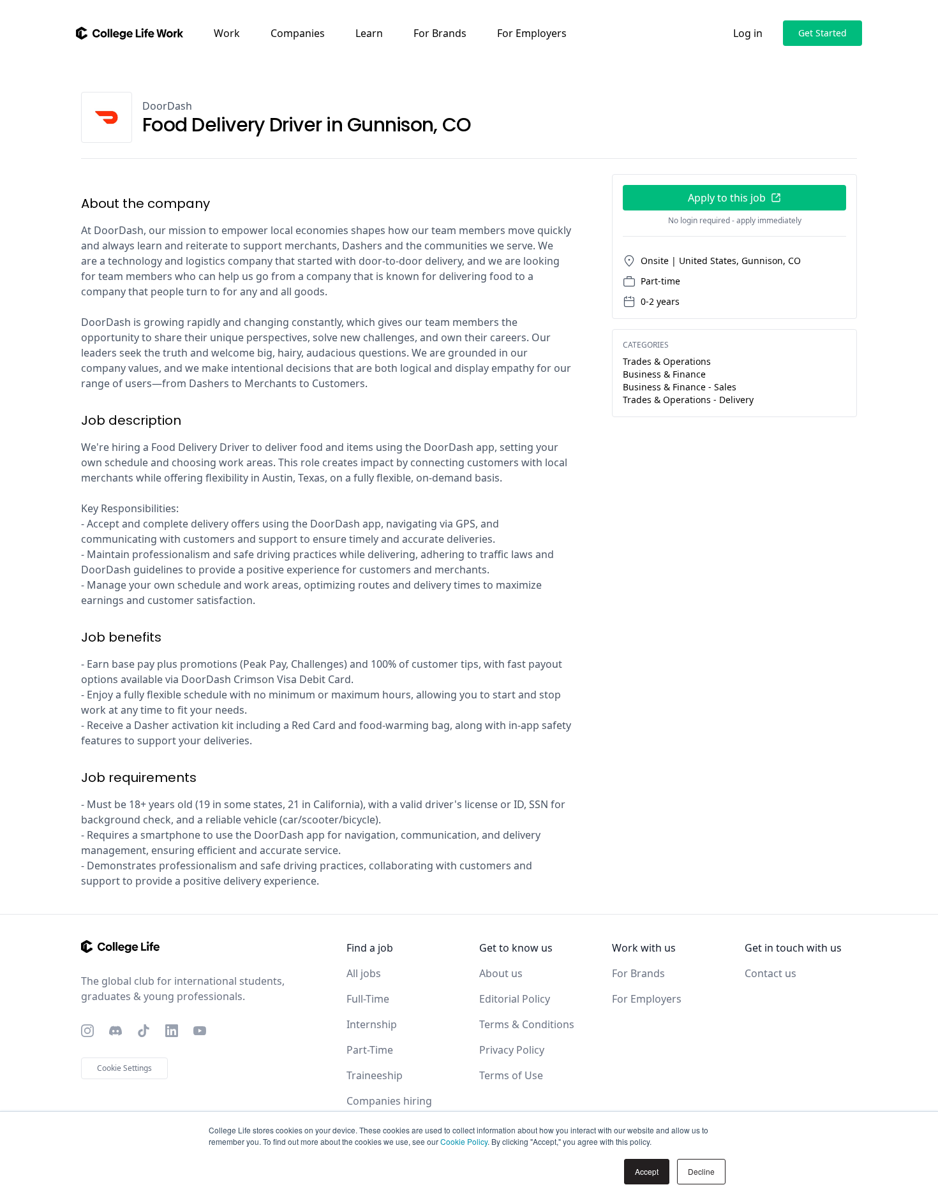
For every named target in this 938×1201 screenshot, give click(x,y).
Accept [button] (647, 1171)
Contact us (770, 973)
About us (501, 973)
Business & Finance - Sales (679, 387)
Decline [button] (701, 1171)
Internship (371, 1024)
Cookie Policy (464, 1141)
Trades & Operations (667, 361)
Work (227, 33)
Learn (369, 33)
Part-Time (369, 1050)
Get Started (822, 33)
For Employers (532, 33)
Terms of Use (511, 1075)
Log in (748, 33)
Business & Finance (664, 374)
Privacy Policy (511, 1050)
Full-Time (367, 999)
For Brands (439, 33)
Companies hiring (389, 1101)
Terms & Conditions (526, 1024)
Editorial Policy (514, 999)
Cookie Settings (124, 1068)
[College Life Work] (129, 33)
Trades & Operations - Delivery (688, 400)
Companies (298, 33)
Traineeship (374, 1075)
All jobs (363, 973)
